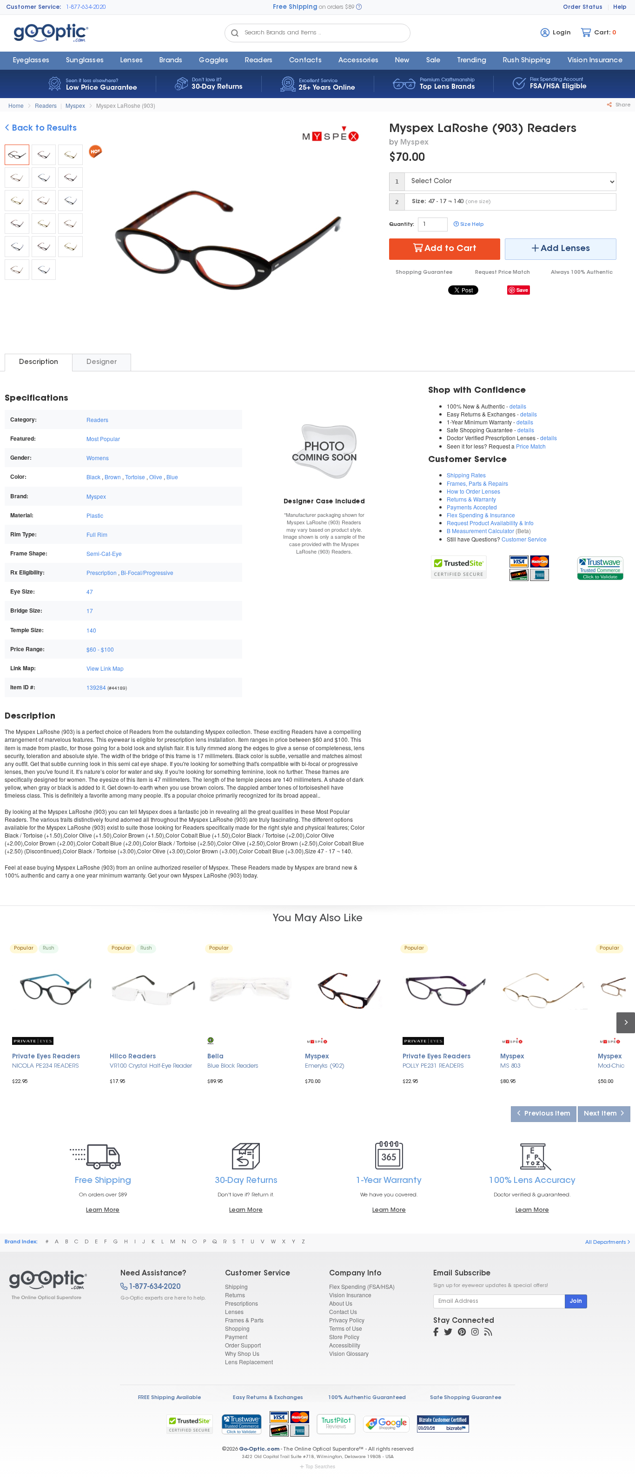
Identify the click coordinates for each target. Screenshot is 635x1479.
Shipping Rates (466, 475)
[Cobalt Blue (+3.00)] (44, 269)
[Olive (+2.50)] (44, 223)
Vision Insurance (350, 1295)
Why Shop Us (242, 1353)
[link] (599, 567)
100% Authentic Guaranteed (367, 1397)
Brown (113, 477)
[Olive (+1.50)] (70, 155)
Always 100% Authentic (582, 272)
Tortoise (135, 477)
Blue (172, 477)
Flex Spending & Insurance (481, 515)
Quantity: (401, 224)
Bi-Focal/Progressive (147, 572)
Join (576, 1301)
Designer (101, 362)
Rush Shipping (527, 61)
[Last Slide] (99, 241)
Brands (170, 61)
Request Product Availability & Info (490, 523)
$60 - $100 (100, 649)
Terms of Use (345, 1328)
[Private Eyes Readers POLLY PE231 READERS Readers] (446, 990)
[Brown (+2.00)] (44, 200)
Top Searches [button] (320, 1466)
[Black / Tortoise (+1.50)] (44, 155)
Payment (236, 1336)
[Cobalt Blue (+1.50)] (44, 177)
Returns (235, 1295)
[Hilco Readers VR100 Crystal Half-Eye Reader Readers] (153, 990)
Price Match (531, 446)
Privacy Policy (346, 1320)
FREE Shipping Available (169, 1397)
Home (16, 105)
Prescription (101, 572)
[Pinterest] (462, 1333)
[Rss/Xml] (488, 1333)
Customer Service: (33, 7)
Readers (258, 61)
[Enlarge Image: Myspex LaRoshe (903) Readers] (227, 242)
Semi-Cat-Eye (104, 553)
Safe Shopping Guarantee (465, 1397)
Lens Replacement (249, 1362)
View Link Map (105, 668)
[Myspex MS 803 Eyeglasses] (544, 990)
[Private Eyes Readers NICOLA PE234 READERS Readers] (55, 990)
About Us (340, 1303)
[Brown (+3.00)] (17, 269)
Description (38, 362)
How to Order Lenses (473, 491)
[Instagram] (475, 1333)
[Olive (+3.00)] (70, 246)
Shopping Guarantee (424, 272)
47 (89, 591)
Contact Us (343, 1311)
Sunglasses (85, 61)
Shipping (236, 1286)
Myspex (75, 105)
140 (91, 630)
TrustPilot (336, 1424)
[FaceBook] (435, 1333)
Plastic (94, 515)
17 (89, 610)
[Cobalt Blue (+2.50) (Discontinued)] (17, 246)
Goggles (213, 61)
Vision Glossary (349, 1353)
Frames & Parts (244, 1320)
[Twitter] (448, 1333)
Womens (97, 458)
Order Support (243, 1345)
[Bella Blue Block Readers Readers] (251, 990)
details (517, 406)
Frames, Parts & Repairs (477, 483)
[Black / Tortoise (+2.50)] (17, 223)
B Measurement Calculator (480, 531)
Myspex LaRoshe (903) (125, 105)
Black (93, 477)
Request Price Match (502, 272)
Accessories (358, 61)
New (402, 61)
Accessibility (344, 1345)
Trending (471, 61)
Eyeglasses (31, 61)
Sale (433, 61)
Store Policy (344, 1336)
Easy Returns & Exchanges (268, 1397)
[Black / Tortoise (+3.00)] (44, 246)
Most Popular (103, 438)
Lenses (131, 61)
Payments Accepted (472, 507)
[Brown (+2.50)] (70, 223)
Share (622, 105)
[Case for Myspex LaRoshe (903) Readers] (324, 451)
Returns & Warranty (471, 499)
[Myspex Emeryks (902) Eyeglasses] (348, 990)
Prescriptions (241, 1303)
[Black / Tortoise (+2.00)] (70, 177)
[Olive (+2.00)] (17, 200)
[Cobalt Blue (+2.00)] (70, 200)
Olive (155, 477)
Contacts (305, 61)
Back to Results (43, 129)
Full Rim (96, 534)
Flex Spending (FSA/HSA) (362, 1286)
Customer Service (524, 539)
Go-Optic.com (259, 1449)
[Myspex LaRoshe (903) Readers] (17, 155)
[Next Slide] (355, 241)
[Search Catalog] (235, 33)
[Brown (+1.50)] (17, 177)
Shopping (237, 1328)
